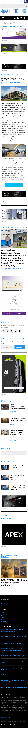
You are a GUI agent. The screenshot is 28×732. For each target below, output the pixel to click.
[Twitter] (21, 18)
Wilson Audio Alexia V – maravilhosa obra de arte (13, 637)
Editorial (3, 617)
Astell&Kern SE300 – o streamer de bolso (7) (13, 655)
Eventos (14, 22)
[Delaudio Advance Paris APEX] (14, 66)
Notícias (3, 612)
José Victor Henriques (15, 82)
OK (26, 6)
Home (5, 1)
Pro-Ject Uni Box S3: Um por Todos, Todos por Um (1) (18, 487)
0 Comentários (4, 83)
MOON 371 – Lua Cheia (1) (16, 466)
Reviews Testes (5, 614)
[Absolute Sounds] (14, 33)
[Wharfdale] (14, 214)
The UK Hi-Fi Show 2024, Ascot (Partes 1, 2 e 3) (12, 23)
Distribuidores (4, 602)
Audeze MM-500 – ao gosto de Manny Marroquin (11, 668)
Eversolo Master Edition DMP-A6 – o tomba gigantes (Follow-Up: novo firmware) (13, 649)
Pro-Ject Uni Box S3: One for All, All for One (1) (17, 477)
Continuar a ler (14, 185)
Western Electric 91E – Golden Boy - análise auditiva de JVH (13, 681)
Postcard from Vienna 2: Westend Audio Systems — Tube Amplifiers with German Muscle (18, 434)
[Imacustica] (14, 48)
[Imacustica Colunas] (14, 374)
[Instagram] (18, 18)
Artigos (8, 22)
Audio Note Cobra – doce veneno (10, 675)
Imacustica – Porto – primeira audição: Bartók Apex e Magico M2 (12, 630)
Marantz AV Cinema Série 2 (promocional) (18, 419)
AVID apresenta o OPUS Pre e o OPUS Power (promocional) (18, 407)
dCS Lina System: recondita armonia (11, 643)
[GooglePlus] (25, 18)
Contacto (20, 1)
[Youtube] (15, 18)
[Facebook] (12, 18)
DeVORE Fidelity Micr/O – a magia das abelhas (14, 687)
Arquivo (3, 619)
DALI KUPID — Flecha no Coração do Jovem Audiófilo (14, 582)
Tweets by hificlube (6, 518)
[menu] (3, 18)
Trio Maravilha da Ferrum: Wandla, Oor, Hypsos (12, 661)
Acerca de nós (12, 1)
